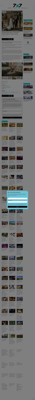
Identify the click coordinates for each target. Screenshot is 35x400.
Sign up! (17, 206)
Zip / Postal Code (10, 200)
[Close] (27, 191)
